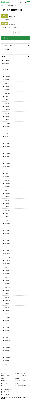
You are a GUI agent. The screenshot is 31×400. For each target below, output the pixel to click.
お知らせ (4, 52)
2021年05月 (8, 277)
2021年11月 (7, 257)
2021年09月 (8, 263)
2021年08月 (8, 267)
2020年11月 (7, 297)
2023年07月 (8, 190)
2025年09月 (8, 103)
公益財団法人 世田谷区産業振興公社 (5, 2)
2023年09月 (8, 183)
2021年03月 (8, 283)
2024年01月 (8, 170)
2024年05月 (8, 156)
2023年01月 (8, 210)
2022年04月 (8, 240)
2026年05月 (8, 76)
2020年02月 (8, 327)
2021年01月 (8, 290)
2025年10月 (8, 99)
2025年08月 (8, 106)
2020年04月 (8, 320)
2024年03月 (8, 163)
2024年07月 (8, 150)
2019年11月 (7, 337)
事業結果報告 (5, 63)
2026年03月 (8, 83)
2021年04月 (8, 280)
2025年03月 (8, 123)
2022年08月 (8, 227)
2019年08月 (8, 347)
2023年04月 (8, 200)
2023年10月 (8, 180)
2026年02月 (8, 86)
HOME (2, 5)
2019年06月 (8, 354)
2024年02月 (8, 166)
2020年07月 (8, 310)
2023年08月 (8, 186)
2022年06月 (8, 233)
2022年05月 (8, 237)
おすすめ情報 (5, 60)
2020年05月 (8, 317)
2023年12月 (8, 173)
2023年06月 (8, 193)
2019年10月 (8, 340)
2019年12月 (8, 334)
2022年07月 (8, 230)
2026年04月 (8, 79)
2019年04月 (8, 360)
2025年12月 (8, 93)
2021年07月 (8, 270)
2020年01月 (8, 330)
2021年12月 (8, 253)
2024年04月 (8, 160)
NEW (3, 56)
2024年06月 (8, 153)
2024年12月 (8, 133)
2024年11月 (7, 136)
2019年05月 (8, 357)
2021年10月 (8, 260)
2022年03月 (8, 243)
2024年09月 (8, 143)
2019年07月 (8, 350)
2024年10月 (8, 140)
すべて (4, 41)
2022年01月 (8, 250)
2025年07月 (8, 109)
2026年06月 (8, 73)
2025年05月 (8, 116)
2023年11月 (7, 176)
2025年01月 (8, 130)
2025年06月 (8, 113)
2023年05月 (8, 196)
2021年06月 (8, 273)
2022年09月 (8, 223)
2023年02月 (8, 206)
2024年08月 (8, 146)
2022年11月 (7, 216)
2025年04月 (8, 119)
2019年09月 (8, 344)
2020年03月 (8, 324)
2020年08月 (8, 307)
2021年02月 (8, 287)
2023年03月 (8, 203)
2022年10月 (8, 220)
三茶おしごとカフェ (7, 45)
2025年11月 (7, 96)
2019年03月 (8, 364)
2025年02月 (8, 126)
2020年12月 (8, 293)
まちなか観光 (5, 49)
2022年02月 (8, 247)
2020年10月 (8, 300)
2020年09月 (8, 303)
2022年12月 (8, 213)
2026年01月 (8, 89)
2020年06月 (8, 314)
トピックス (7, 5)
